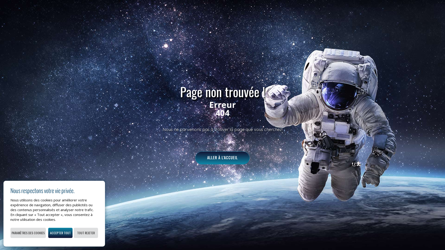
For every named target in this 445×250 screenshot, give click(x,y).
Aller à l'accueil (222, 158)
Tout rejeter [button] (86, 232)
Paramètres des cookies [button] (28, 232)
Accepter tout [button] (60, 232)
